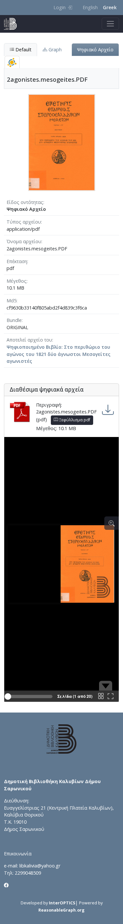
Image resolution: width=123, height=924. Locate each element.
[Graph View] (12, 62)
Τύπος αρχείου (24, 222)
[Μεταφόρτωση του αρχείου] (108, 410)
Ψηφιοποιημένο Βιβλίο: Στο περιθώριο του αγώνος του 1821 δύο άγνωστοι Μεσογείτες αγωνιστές (59, 354)
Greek (109, 7)
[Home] (13, 24)
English (90, 7)
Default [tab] (22, 49)
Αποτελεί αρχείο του (29, 340)
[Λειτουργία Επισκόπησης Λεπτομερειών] (111, 523)
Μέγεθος (17, 281)
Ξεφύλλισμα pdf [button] (74, 420)
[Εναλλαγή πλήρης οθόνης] (110, 696)
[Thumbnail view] (101, 696)
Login (59, 7)
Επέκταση (17, 261)
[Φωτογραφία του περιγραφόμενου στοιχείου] (61, 142)
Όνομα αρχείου (24, 241)
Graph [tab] (54, 49)
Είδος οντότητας (25, 202)
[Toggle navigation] (110, 24)
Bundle (14, 320)
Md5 (11, 300)
